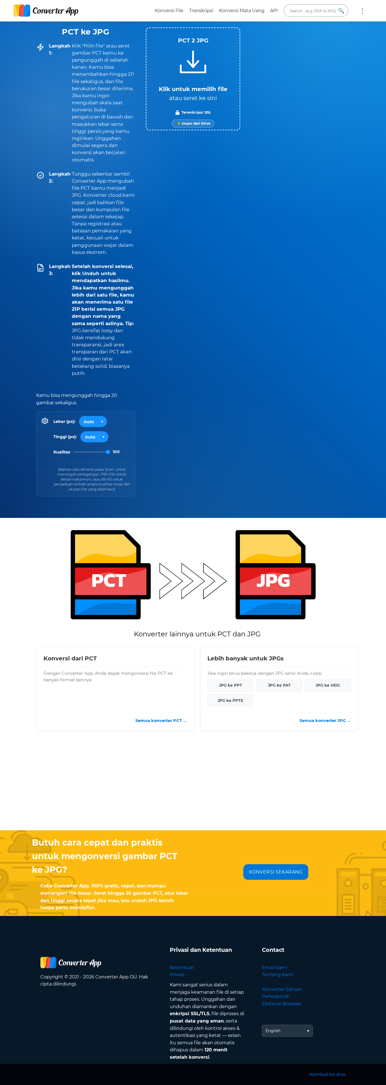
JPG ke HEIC (328, 685)
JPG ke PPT (230, 685)
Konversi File (169, 10)
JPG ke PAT (279, 685)
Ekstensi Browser (281, 1003)
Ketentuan (182, 967)
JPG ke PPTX (230, 700)
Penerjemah (276, 996)
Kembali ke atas (328, 1074)
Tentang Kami (278, 974)
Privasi (177, 974)
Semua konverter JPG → (325, 720)
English (273, 1030)
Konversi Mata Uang (241, 10)
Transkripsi (201, 10)
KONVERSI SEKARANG (276, 872)
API (274, 10)
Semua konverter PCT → (161, 720)
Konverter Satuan (282, 989)
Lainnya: (362, 10)
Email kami (274, 967)
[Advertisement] (193, 785)
